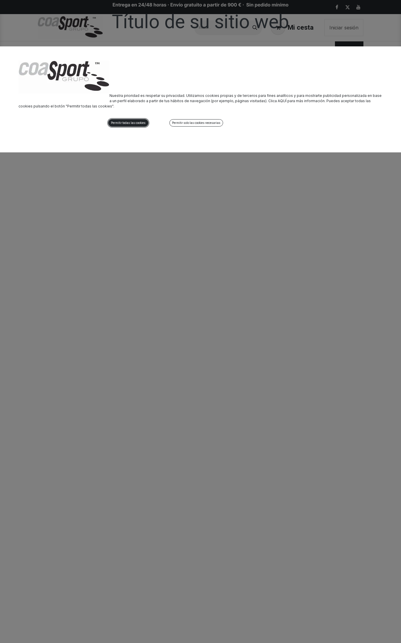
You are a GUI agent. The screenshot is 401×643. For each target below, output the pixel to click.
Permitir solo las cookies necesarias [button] (196, 122)
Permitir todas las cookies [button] (128, 122)
